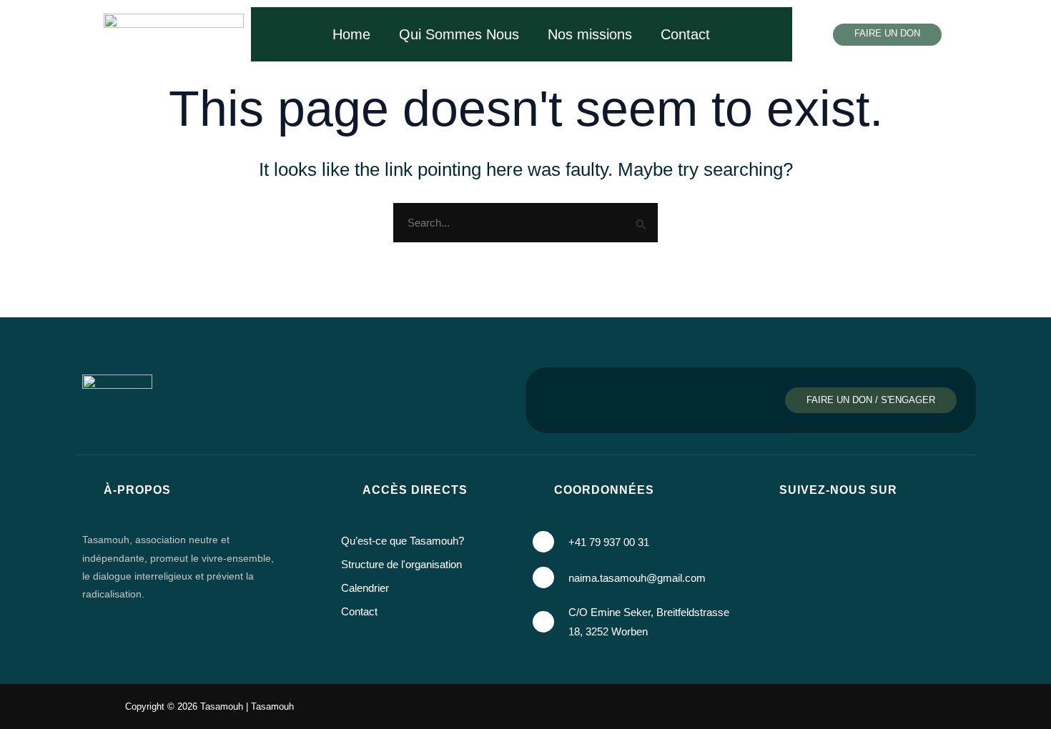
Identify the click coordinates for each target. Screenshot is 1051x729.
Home (351, 34)
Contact (685, 34)
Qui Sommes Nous (459, 34)
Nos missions (590, 34)
